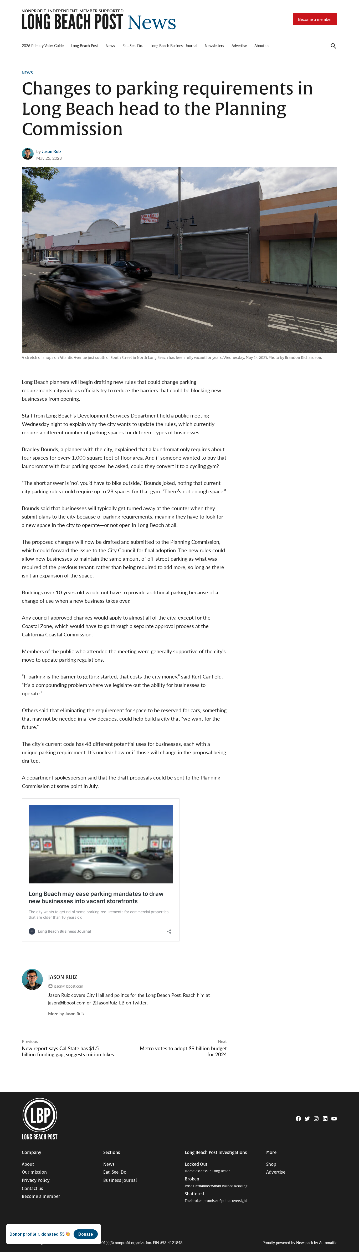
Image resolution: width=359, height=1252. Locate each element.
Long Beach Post (84, 45)
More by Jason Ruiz (66, 1013)
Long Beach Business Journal (174, 45)
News (110, 45)
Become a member (315, 19)
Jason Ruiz (51, 151)
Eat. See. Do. (132, 45)
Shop (271, 1164)
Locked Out (207, 1168)
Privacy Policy (36, 1180)
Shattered (216, 1197)
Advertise (239, 45)
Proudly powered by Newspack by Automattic (300, 1242)
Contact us (32, 1188)
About (28, 1164)
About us (261, 45)
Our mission (34, 1172)
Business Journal (120, 1180)
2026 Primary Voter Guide (43, 45)
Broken (216, 1182)
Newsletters (214, 45)
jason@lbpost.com (68, 986)
